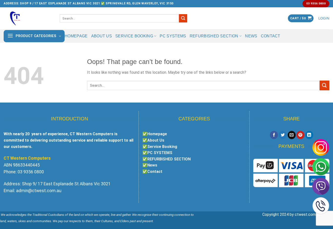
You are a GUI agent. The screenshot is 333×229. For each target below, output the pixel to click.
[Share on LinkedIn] (309, 135)
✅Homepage (154, 134)
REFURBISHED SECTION (214, 36)
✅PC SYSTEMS (157, 152)
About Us (101, 36)
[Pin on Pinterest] (300, 135)
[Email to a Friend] (292, 135)
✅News (149, 165)
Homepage (76, 36)
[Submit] (183, 18)
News (251, 36)
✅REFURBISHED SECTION (166, 159)
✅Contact (152, 171)
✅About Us (153, 140)
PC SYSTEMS (173, 36)
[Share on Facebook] (274, 135)
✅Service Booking (159, 146)
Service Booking (134, 36)
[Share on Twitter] (283, 135)
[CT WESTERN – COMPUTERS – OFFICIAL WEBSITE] (28, 18)
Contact (270, 36)
